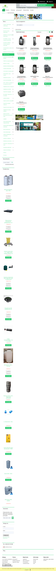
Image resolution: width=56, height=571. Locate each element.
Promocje (5, 155)
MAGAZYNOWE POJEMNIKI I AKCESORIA (7, 126)
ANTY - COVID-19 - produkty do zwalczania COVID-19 (7, 83)
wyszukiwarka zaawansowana (9, 164)
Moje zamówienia (26, 560)
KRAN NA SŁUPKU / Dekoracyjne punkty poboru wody (8, 115)
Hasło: (4, 530)
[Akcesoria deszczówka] (28, 126)
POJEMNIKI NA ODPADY (7, 89)
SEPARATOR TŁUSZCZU (7, 77)
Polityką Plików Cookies (25, 568)
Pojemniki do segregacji (7, 91)
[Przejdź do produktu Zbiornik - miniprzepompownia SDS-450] (21, 94)
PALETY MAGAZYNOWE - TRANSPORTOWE (7, 122)
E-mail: (4, 526)
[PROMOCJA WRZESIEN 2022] (28, 16)
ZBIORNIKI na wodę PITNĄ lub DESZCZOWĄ (8, 35)
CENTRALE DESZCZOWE (7, 68)
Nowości (4, 152)
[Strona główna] (5, 6)
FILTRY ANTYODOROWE (7, 80)
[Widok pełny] (52, 32)
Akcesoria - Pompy (6, 63)
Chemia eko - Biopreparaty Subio (7, 144)
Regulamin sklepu (16, 562)
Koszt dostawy (4, 562)
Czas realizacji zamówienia (7, 559)
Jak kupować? (15, 559)
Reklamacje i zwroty (6, 563)
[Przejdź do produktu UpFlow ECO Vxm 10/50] (34, 69)
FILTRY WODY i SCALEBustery (8, 71)
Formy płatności (5, 560)
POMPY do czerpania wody (7, 60)
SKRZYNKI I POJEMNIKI (7, 138)
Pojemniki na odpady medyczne (6, 104)
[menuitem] (7, 10)
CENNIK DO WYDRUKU (7, 150)
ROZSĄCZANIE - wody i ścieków (7, 74)
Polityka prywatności (16, 560)
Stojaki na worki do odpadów (8, 100)
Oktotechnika (35, 559)
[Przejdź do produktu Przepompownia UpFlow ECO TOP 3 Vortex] (21, 69)
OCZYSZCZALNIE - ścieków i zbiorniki (7, 48)
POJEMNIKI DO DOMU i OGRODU (7, 110)
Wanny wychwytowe (6, 129)
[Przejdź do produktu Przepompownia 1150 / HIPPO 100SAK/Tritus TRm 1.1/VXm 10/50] (21, 41)
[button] (21, 60)
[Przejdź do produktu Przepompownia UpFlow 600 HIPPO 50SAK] (34, 41)
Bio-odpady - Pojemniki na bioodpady (7, 95)
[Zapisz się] (13, 518)
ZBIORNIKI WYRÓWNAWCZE (8, 66)
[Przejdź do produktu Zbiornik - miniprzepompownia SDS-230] (47, 69)
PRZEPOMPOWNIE (6, 54)
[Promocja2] (29, 117)
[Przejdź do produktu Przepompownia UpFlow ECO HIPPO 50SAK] (47, 41)
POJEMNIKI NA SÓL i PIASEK (7, 86)
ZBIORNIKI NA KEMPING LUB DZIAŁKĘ (8, 58)
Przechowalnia (25, 562)
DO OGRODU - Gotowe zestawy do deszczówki (7, 39)
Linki (34, 563)
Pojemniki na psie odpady (7, 107)
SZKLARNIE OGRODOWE (7, 147)
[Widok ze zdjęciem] (49, 32)
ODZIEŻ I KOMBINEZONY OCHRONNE (7, 135)
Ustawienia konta (26, 563)
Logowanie (25, 559)
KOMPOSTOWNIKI (6, 98)
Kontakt (34, 560)
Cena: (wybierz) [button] (19, 24)
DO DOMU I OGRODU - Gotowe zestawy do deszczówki (7, 44)
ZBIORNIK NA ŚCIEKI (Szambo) (8, 51)
